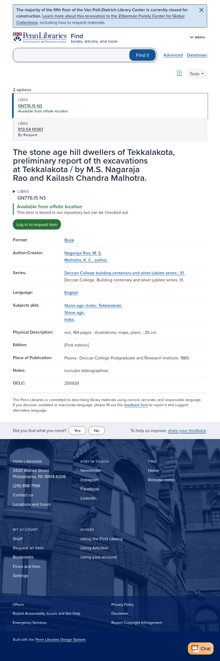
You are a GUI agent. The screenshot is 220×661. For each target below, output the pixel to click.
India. (69, 319)
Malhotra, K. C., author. (86, 260)
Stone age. (74, 312)
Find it (142, 55)
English (71, 292)
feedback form (136, 405)
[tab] (110, 105)
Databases (197, 55)
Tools (195, 74)
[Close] (201, 10)
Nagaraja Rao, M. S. (83, 253)
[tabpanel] (110, 208)
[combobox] (71, 55)
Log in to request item (36, 224)
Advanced (173, 55)
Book (69, 240)
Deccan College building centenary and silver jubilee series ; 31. (124, 273)
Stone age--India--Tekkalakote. (93, 305)
